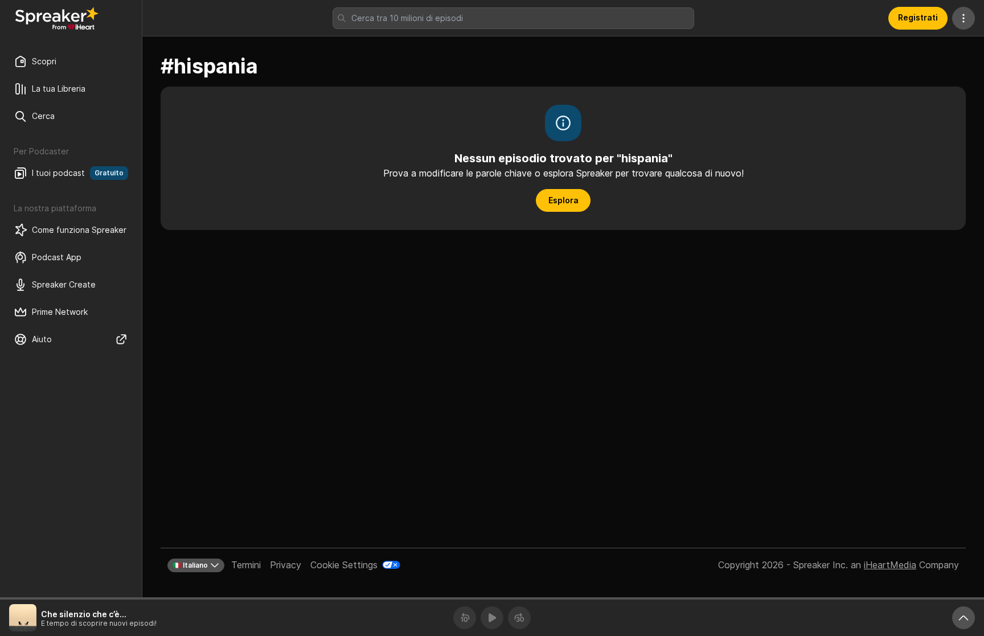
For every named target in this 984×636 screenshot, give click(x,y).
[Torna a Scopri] (57, 18)
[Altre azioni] (963, 18)
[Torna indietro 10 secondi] (464, 617)
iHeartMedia (890, 565)
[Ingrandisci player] (963, 617)
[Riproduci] (492, 617)
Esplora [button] (563, 200)
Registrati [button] (918, 17)
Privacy (285, 565)
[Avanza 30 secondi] (519, 617)
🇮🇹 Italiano (190, 565)
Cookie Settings (344, 565)
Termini (246, 565)
